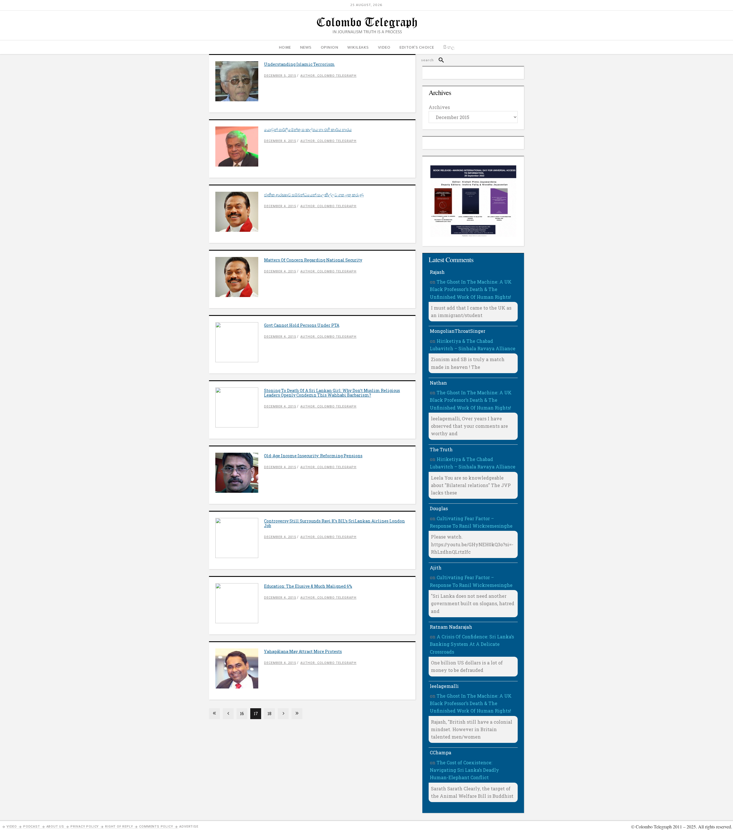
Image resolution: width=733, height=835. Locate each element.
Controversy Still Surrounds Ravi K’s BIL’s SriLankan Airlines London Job (334, 523)
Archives (439, 107)
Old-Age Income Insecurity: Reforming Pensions (313, 455)
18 (269, 713)
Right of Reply (119, 826)
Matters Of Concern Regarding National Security (313, 260)
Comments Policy (156, 826)
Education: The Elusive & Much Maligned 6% (308, 586)
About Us (55, 826)
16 (242, 713)
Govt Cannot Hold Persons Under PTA (301, 325)
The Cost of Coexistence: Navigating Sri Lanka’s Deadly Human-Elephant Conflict (464, 770)
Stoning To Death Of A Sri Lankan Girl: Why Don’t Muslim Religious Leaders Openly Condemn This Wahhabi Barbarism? (332, 393)
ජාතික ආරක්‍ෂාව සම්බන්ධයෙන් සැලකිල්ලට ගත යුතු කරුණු (314, 194)
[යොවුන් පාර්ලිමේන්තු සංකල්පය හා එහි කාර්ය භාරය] (239, 146)
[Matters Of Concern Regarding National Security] (239, 277)
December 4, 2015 (280, 141)
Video (12, 826)
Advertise (188, 826)
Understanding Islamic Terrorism (299, 64)
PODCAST (31, 826)
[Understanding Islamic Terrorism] (239, 81)
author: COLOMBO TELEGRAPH (328, 76)
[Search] (439, 60)
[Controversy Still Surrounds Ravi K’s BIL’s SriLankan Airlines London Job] (239, 538)
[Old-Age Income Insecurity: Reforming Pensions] (239, 473)
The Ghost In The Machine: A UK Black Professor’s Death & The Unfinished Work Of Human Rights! (471, 289)
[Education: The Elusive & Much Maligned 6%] (239, 603)
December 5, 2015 (280, 76)
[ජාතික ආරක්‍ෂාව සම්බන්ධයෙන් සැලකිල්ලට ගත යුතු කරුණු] (239, 212)
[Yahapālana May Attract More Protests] (239, 668)
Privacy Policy (84, 826)
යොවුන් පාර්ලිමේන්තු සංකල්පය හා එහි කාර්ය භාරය (308, 129)
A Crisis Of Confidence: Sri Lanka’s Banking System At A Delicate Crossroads (472, 644)
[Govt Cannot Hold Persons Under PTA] (239, 342)
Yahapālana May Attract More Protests (303, 651)
